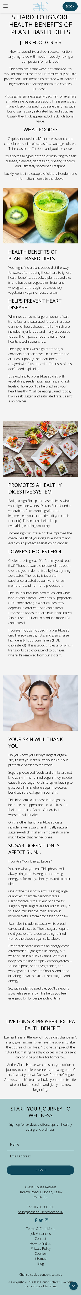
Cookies (41, 1253)
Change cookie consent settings (40, 1275)
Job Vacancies (40, 1233)
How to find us (40, 1243)
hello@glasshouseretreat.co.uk (40, 1212)
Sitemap (41, 1258)
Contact (40, 1238)
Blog (40, 1263)
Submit (40, 1170)
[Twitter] (41, 1220)
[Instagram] (46, 1220)
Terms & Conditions (40, 1228)
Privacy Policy (40, 1248)
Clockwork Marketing (42, 1286)
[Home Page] (40, 6)
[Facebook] (35, 1220)
